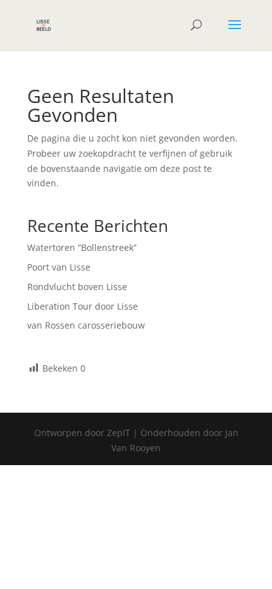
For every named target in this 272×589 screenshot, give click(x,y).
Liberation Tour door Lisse (82, 306)
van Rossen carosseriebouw (86, 325)
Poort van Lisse (58, 267)
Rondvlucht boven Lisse (77, 287)
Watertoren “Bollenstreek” (82, 247)
